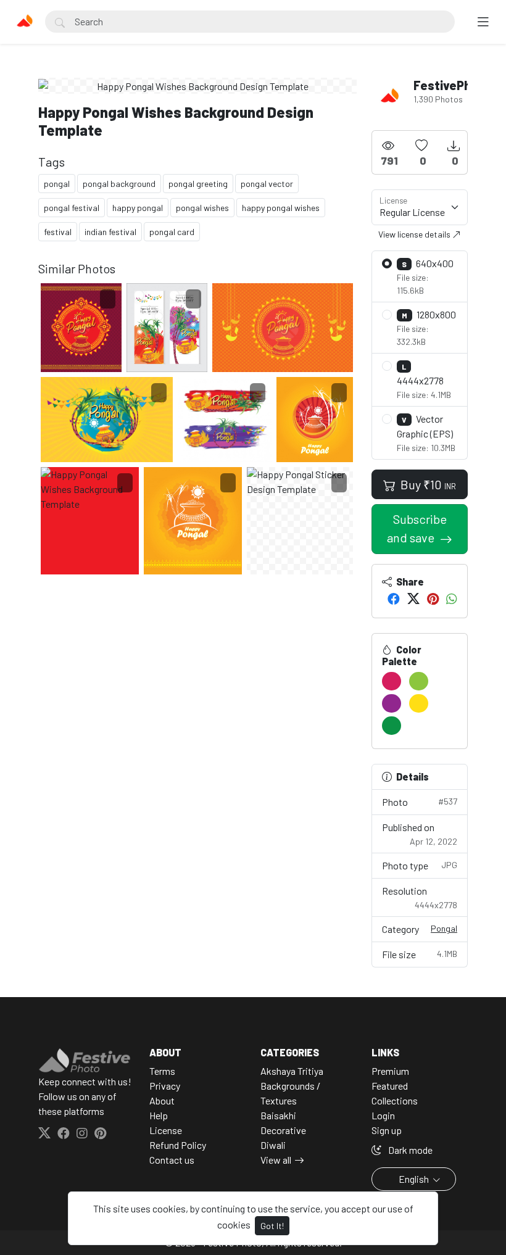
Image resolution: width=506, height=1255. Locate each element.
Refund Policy (177, 1145)
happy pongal (137, 207)
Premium (390, 1071)
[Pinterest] (433, 598)
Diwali (273, 1145)
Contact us (171, 1160)
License (165, 1130)
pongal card (171, 231)
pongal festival (71, 207)
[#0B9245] (391, 725)
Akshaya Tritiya (291, 1071)
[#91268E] (391, 703)
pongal (57, 183)
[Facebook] (394, 598)
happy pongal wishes (281, 207)
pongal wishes (202, 207)
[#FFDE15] (418, 703)
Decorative (283, 1130)
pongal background (119, 183)
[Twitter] (413, 598)
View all (275, 1160)
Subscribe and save (417, 528)
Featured (389, 1085)
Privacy (164, 1085)
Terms (162, 1071)
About (162, 1100)
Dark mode (409, 1150)
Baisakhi (278, 1115)
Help (158, 1115)
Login (383, 1115)
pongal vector (267, 183)
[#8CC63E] (418, 681)
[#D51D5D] (391, 681)
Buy (427, 484)
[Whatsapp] (451, 598)
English (414, 1179)
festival (58, 231)
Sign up (386, 1130)
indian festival (110, 231)
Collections (394, 1100)
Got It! (272, 1225)
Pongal (444, 928)
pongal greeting (198, 183)
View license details (415, 234)
